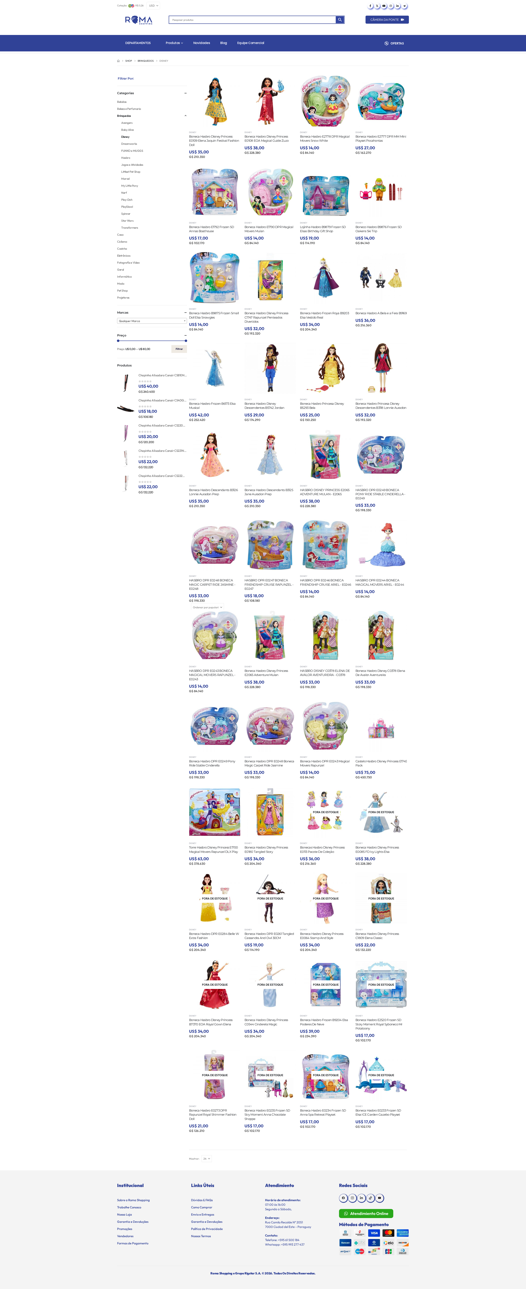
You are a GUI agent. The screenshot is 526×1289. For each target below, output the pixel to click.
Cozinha (122, 248)
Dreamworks (129, 144)
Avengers (127, 123)
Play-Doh (127, 200)
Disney (192, 132)
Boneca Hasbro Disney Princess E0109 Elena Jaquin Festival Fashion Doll (214, 140)
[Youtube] (384, 6)
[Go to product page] (125, 383)
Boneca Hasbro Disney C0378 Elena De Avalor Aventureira (380, 673)
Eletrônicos (123, 255)
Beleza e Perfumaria (129, 109)
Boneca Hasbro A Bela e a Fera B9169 (381, 313)
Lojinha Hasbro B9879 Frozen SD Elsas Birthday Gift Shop (323, 229)
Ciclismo (122, 241)
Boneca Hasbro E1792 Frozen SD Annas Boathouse (211, 229)
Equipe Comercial (250, 43)
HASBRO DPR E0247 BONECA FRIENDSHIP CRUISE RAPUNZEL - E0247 (269, 584)
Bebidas (122, 102)
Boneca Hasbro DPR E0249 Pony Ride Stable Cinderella (212, 763)
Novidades (201, 43)
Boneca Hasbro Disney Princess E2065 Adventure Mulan (266, 673)
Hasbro (125, 158)
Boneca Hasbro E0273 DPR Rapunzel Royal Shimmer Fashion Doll (212, 1114)
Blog (223, 43)
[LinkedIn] (397, 6)
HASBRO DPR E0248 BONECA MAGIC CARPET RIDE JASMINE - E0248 (212, 584)
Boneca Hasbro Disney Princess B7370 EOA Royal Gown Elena (210, 1022)
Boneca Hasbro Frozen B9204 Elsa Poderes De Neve (324, 1022)
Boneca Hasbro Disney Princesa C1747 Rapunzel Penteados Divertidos (266, 317)
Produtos (173, 43)
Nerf (124, 193)
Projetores (123, 297)
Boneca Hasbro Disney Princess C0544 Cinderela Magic (266, 1022)
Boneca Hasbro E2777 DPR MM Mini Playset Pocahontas (380, 138)
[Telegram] (404, 6)
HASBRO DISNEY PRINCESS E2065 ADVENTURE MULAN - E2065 (324, 492)
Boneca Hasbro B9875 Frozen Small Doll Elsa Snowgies (214, 315)
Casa (120, 234)
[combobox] (152, 321)
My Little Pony (129, 186)
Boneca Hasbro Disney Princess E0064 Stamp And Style (321, 936)
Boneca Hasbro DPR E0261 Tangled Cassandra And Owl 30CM (269, 936)
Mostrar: (194, 1158)
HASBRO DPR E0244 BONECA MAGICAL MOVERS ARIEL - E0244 (379, 582)
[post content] (214, 101)
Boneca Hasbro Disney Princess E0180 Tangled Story (266, 849)
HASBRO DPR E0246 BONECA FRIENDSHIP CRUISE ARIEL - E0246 (325, 582)
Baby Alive (127, 130)
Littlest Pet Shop (130, 172)
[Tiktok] (370, 1198)
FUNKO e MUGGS (132, 151)
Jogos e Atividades (132, 165)
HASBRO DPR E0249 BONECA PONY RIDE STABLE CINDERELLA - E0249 (380, 494)
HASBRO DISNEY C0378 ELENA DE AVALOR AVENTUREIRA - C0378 (325, 673)
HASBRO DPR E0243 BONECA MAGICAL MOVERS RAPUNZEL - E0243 (212, 675)
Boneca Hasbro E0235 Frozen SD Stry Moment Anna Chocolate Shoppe (267, 1114)
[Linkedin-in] (361, 1198)
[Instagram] (390, 6)
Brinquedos (124, 116)
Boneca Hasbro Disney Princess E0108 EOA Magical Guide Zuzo (266, 138)
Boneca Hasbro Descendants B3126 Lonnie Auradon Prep (213, 492)
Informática (124, 276)
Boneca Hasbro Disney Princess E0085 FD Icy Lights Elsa (377, 849)
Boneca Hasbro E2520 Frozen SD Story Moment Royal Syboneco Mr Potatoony (379, 1024)
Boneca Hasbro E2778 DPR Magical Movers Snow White (325, 138)
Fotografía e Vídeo (128, 262)
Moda (120, 283)
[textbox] (152, 321)
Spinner (125, 214)
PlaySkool (127, 207)
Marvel (125, 179)
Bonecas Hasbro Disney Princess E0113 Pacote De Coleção (322, 849)
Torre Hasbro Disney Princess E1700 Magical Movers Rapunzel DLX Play (213, 849)
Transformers (129, 228)
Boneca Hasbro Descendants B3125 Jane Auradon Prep (269, 492)
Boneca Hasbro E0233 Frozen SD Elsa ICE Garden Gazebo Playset (378, 1112)
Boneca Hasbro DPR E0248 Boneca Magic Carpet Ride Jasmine (269, 763)
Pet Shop (122, 290)
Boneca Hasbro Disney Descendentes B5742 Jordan (264, 406)
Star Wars (127, 221)
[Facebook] (370, 6)
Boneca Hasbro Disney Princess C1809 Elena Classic (377, 936)
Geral (120, 269)
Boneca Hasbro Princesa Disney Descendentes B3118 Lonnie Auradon (380, 406)
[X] (377, 6)
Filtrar (179, 348)
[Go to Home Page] (118, 61)
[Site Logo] (138, 20)
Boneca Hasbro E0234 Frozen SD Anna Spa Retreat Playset (323, 1112)
